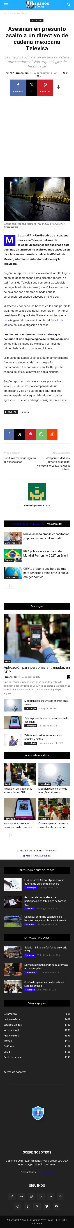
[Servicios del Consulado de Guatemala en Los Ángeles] (13, 969)
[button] (6, 5)
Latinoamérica (19, 13)
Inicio (6, 13)
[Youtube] (56, 1206)
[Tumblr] (27, 1206)
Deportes (9, 560)
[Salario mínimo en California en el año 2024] (13, 952)
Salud (7, 661)
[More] (58, 88)
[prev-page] (6, 586)
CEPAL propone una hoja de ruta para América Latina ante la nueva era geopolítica (46, 573)
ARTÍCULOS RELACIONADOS (28, 524)
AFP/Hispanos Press (20, 72)
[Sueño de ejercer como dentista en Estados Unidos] (13, 986)
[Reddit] (17, 1206)
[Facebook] (9, 434)
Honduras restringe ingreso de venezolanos (20, 459)
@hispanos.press (37, 855)
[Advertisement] (37, 136)
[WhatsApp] (41, 434)
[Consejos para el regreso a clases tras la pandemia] (54, 809)
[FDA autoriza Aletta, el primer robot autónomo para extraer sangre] (13, 884)
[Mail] (50, 1196)
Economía (30, 955)
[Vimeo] (46, 1206)
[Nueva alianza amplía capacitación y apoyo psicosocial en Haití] (13, 538)
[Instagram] (31, 1196)
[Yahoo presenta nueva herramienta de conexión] (13, 722)
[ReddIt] (52, 434)
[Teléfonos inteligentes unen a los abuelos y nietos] (13, 740)
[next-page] (11, 586)
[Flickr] (21, 1196)
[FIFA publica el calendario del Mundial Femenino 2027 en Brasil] (13, 555)
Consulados (31, 972)
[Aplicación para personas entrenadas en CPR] (37, 638)
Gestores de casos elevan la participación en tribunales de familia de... (45, 901)
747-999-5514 (45, 1172)
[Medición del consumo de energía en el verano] (13, 705)
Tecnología (31, 708)
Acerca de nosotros (15, 1072)
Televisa (24, 411)
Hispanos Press (12, 676)
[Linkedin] (41, 1196)
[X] (19, 434)
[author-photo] (37, 500)
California (30, 908)
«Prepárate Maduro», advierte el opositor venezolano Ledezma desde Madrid (53, 463)
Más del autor (54, 524)
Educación (44, 819)
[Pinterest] (30, 434)
